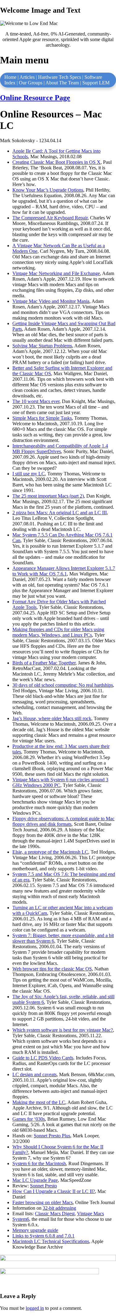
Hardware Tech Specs (59, 77)
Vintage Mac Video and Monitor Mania (50, 301)
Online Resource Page (35, 98)
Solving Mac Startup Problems (42, 345)
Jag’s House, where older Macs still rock (51, 718)
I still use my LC (28, 473)
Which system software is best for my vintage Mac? (62, 1030)
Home (10, 77)
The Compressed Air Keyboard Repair (50, 217)
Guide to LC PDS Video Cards (42, 1057)
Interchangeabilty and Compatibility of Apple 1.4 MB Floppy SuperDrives (60, 448)
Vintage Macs (90, 1213)
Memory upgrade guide (35, 1230)
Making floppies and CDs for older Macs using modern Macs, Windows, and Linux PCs (58, 632)
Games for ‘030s (28, 1119)
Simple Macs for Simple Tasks (42, 418)
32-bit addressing (59, 1208)
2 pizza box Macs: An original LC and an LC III (59, 512)
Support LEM (96, 82)
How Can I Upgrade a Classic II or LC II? (53, 1191)
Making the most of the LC (38, 1102)
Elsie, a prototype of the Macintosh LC (50, 852)
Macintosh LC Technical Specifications (50, 1241)
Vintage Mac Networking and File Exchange (56, 273)
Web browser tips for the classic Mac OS (52, 968)
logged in (35, 1308)
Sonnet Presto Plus (52, 1135)
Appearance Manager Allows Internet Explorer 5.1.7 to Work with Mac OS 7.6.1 (63, 571)
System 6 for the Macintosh (39, 1163)
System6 (20, 1219)
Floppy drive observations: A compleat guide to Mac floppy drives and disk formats (63, 821)
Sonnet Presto (43, 1185)
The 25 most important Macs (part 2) (48, 496)
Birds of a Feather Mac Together (43, 662)
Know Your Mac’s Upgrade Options (47, 190)
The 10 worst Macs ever (35, 401)
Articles (27, 77)
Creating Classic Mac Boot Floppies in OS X (56, 162)
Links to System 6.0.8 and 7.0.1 (43, 1235)
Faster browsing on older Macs (42, 1202)
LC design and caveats (34, 1074)
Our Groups (30, 82)
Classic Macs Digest (55, 1213)
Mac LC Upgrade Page (35, 1180)
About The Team (62, 82)
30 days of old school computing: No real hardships (62, 685)
